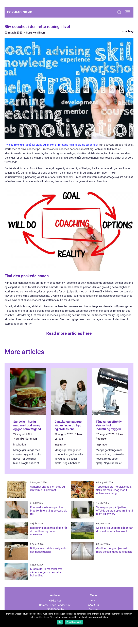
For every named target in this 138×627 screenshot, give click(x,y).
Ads (93, 600)
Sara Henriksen (35, 32)
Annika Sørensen (26, 438)
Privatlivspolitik (73, 622)
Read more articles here (69, 333)
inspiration (19, 444)
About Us (93, 605)
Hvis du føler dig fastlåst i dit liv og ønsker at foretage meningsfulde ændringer (51, 144)
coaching (128, 31)
